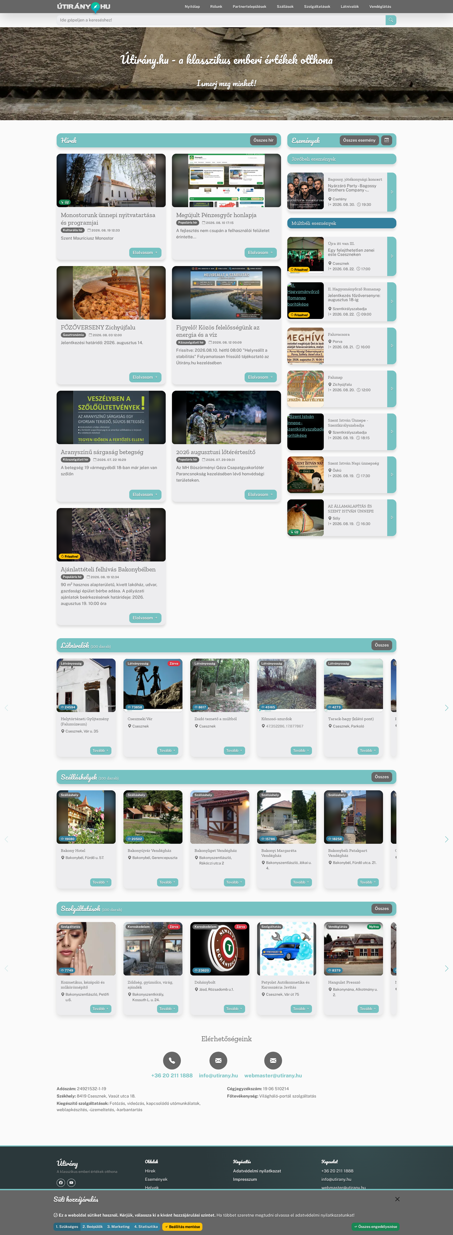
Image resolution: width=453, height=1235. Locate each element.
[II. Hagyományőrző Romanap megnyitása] (391, 301)
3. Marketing (118, 1227)
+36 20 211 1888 (337, 1170)
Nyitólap (192, 6)
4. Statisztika (146, 1227)
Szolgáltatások (317, 6)
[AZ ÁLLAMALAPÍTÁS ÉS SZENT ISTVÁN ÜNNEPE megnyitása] (391, 517)
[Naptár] (386, 140)
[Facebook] (61, 1183)
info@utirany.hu (336, 1179)
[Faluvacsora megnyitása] (391, 346)
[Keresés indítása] (391, 20)
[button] (446, 708)
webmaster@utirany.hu (343, 1187)
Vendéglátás (380, 6)
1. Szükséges (67, 1227)
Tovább (99, 750)
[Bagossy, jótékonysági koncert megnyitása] (391, 192)
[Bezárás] (397, 1199)
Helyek (152, 1187)
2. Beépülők (93, 1227)
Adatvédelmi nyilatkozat (257, 1170)
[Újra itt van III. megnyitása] (391, 256)
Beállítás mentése (184, 1227)
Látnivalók (350, 6)
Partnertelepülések (249, 6)
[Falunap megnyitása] (391, 389)
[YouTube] (71, 1183)
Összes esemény (359, 140)
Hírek (150, 1170)
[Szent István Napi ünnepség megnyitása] (391, 474)
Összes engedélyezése (377, 1227)
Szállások (285, 6)
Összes (382, 645)
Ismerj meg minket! (226, 83)
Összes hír (263, 140)
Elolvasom (143, 252)
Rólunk (216, 6)
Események (156, 1179)
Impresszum (245, 1179)
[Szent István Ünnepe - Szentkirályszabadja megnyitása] (391, 431)
